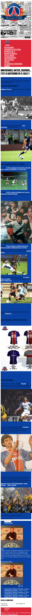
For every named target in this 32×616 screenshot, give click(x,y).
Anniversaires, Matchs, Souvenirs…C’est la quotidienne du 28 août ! (16, 596)
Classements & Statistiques (12, 49)
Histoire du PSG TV (9, 51)
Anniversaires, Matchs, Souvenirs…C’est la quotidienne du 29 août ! (16, 592)
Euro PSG (6, 62)
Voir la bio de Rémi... (7, 561)
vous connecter (12, 603)
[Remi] (12, 547)
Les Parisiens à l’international (13, 64)
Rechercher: (4, 37)
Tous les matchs (9, 60)
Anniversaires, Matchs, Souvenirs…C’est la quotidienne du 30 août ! (16, 589)
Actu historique (9, 47)
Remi (2, 549)
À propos (7, 521)
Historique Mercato (10, 58)
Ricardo (23, 383)
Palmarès (7, 66)
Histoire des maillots (10, 54)
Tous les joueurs (9, 56)
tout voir (20, 586)
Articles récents (8, 523)
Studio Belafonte (13, 614)
